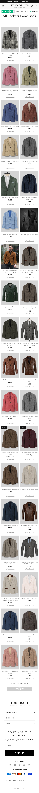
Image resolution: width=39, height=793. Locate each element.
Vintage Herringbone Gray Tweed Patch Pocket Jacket (29, 563)
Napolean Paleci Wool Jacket (10, 525)
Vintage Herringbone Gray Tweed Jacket (29, 162)
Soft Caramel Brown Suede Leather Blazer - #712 (10, 271)
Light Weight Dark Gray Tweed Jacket (29, 417)
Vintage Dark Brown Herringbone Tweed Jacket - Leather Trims (29, 271)
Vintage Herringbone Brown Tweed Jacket (10, 563)
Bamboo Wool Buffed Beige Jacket (10, 161)
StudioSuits (21, 788)
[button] (3, 6)
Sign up (19, 752)
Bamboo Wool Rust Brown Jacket (29, 126)
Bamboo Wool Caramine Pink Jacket (10, 672)
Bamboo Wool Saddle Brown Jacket (29, 672)
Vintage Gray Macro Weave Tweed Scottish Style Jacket (29, 344)
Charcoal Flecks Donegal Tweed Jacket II (29, 235)
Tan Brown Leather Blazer (10, 380)
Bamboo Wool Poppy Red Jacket (10, 416)
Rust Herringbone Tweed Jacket (10, 489)
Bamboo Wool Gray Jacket (29, 53)
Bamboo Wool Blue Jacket (10, 635)
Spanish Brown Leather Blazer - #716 (29, 526)
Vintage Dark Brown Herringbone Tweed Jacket (29, 307)
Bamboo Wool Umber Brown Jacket (29, 635)
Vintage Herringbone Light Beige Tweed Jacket (29, 490)
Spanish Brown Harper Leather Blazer (29, 380)
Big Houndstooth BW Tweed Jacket (10, 54)
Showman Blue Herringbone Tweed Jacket (29, 198)
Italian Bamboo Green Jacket (10, 197)
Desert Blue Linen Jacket (10, 234)
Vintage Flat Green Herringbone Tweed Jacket (10, 344)
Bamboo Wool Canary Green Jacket (29, 91)
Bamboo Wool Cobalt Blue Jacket (10, 126)
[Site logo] (19, 704)
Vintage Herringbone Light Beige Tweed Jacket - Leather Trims (10, 599)
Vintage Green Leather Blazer (10, 307)
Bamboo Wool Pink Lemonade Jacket (10, 91)
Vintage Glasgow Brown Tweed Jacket (10, 453)
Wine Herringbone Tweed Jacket (29, 452)
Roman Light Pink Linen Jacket (29, 598)
